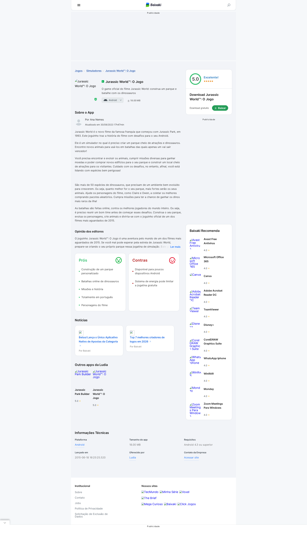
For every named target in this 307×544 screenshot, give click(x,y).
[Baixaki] (170, 504)
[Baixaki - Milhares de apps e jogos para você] (153, 5)
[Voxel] (184, 492)
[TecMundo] (150, 492)
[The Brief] (149, 498)
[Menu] (79, 5)
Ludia (132, 457)
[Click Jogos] (186, 504)
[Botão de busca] (229, 5)
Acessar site (191, 457)
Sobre (78, 492)
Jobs (78, 503)
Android (79, 444)
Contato (80, 497)
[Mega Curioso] (152, 504)
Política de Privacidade (89, 508)
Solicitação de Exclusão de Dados (91, 515)
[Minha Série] (169, 492)
